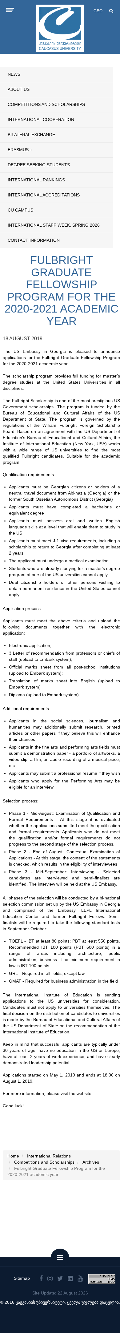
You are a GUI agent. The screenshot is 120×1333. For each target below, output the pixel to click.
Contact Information (34, 240)
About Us (19, 89)
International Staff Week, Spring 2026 (54, 225)
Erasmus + (20, 149)
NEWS (14, 74)
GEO (98, 11)
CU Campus (20, 210)
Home (13, 1155)
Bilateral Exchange (31, 134)
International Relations (49, 1155)
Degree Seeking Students (39, 164)
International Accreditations (44, 194)
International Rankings (36, 179)
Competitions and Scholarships (46, 104)
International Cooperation (41, 119)
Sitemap (22, 1278)
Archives (90, 1162)
